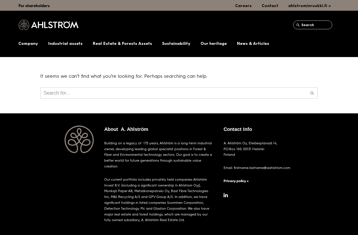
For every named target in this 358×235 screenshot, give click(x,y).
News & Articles (253, 43)
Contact (270, 5)
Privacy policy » (236, 180)
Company (28, 43)
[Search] (312, 93)
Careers (243, 5)
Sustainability (176, 43)
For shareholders (34, 5)
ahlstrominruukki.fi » (309, 5)
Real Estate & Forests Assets (122, 43)
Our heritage (214, 43)
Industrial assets (65, 43)
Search (307, 24)
